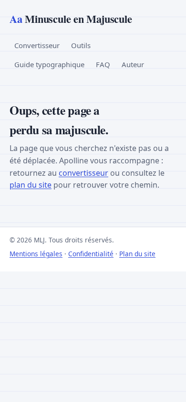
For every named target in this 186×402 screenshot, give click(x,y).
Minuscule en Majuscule (71, 19)
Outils (81, 45)
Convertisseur (37, 45)
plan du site (31, 185)
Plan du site (137, 253)
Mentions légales (36, 253)
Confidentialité (91, 253)
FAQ (103, 64)
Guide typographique (49, 64)
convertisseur (83, 173)
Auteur (133, 64)
